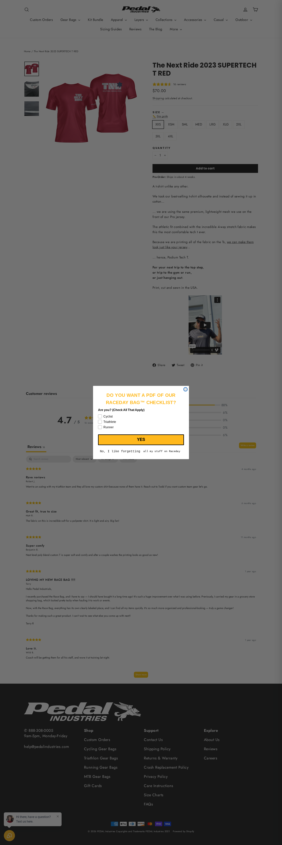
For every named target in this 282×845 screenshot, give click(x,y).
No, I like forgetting (120, 451)
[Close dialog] (185, 389)
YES (141, 439)
